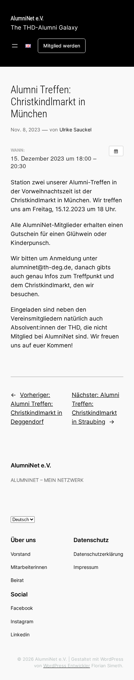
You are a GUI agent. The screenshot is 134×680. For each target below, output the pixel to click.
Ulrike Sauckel (75, 129)
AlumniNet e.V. (27, 18)
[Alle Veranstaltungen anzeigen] (116, 151)
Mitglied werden (61, 45)
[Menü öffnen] (15, 46)
